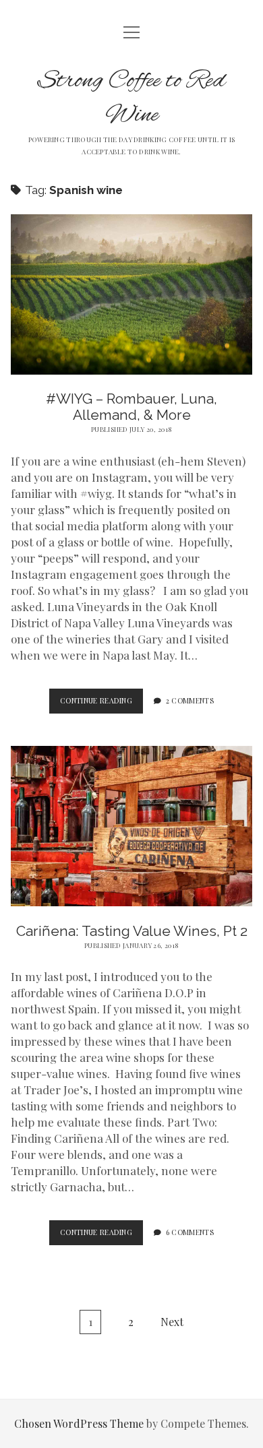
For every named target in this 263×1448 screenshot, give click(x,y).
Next (171, 1322)
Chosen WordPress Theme (79, 1423)
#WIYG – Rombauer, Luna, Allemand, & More (131, 406)
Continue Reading (101, 704)
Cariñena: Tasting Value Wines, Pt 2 (131, 930)
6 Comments (190, 1232)
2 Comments (190, 700)
